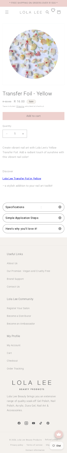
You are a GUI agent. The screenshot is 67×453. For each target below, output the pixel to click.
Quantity (7, 126)
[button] (7, 12)
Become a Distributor (19, 316)
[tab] (33, 217)
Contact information (35, 450)
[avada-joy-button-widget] (59, 434)
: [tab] (23, 207)
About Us (12, 263)
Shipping (20, 106)
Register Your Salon (18, 308)
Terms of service (34, 445)
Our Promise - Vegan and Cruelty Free (28, 271)
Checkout (12, 360)
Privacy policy (16, 445)
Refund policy (51, 440)
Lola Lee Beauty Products (29, 440)
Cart (9, 353)
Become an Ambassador (21, 323)
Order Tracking (15, 368)
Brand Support (15, 279)
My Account (14, 345)
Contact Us (13, 286)
